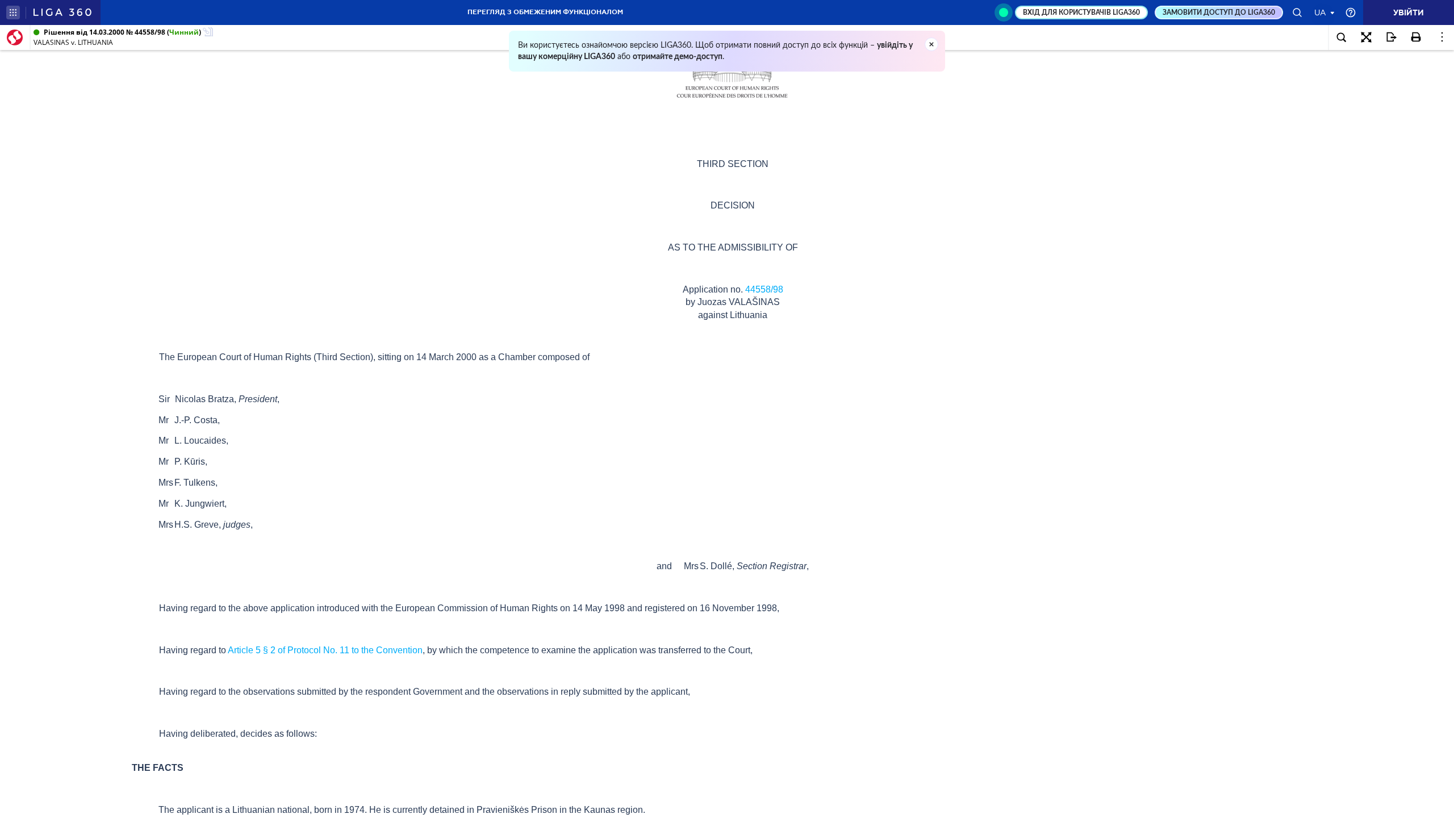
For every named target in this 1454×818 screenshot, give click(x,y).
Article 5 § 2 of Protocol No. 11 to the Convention (325, 650)
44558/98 (764, 289)
